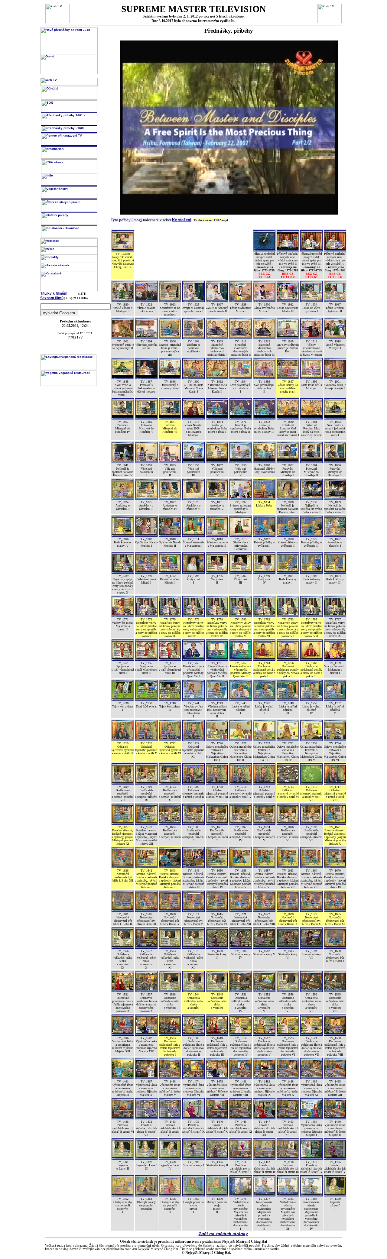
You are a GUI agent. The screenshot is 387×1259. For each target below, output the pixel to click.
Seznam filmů (51, 298)
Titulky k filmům (53, 293)
